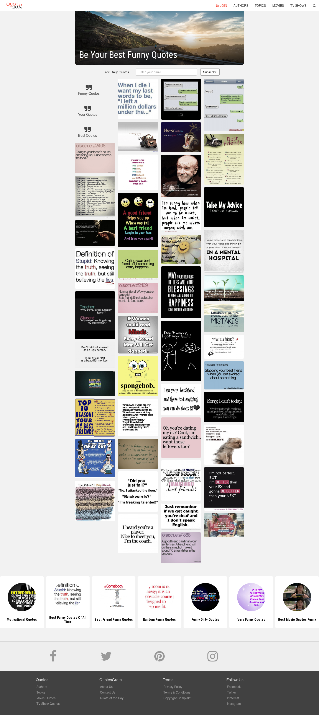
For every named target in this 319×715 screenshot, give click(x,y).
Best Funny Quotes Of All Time (21, 620)
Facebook (234, 686)
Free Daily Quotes (116, 72)
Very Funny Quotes (205, 619)
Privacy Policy (172, 686)
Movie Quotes (46, 698)
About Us (106, 686)
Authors (240, 5)
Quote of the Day (111, 698)
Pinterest (233, 698)
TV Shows (298, 5)
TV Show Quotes (48, 703)
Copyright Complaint (177, 698)
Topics (260, 5)
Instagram (234, 703)
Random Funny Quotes (113, 619)
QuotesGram (14, 5)
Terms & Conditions (176, 692)
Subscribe (210, 72)
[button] (314, 5)
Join (223, 5)
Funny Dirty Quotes (159, 619)
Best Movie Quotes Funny (251, 619)
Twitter (231, 692)
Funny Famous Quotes (297, 619)
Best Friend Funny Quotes (68, 619)
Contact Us (107, 692)
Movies (278, 5)
